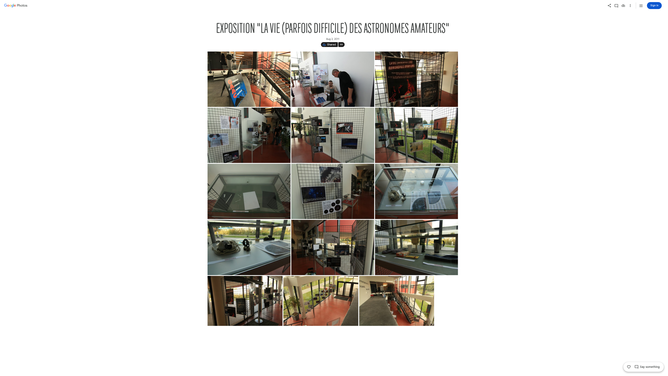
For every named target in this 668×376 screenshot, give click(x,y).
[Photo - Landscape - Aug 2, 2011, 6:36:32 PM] (416, 135)
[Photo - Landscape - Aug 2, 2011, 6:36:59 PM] (416, 79)
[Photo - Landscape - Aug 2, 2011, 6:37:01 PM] (249, 79)
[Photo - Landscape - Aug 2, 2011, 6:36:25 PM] (332, 79)
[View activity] (616, 5)
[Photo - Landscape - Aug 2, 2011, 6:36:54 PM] (245, 301)
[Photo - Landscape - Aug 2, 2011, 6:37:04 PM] (396, 301)
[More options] (630, 5)
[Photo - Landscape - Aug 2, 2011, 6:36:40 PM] (416, 191)
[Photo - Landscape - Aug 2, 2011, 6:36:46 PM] (249, 247)
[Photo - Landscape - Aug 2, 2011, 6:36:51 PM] (416, 247)
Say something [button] (650, 367)
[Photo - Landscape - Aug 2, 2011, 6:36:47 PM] (332, 247)
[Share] (609, 5)
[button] (641, 5)
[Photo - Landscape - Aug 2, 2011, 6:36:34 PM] (332, 191)
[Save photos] (623, 5)
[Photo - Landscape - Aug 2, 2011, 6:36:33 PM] (249, 191)
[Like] (628, 366)
